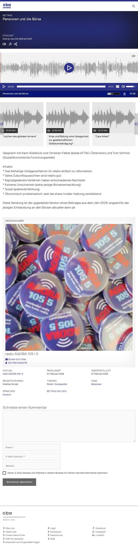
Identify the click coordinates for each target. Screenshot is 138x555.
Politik (50, 384)
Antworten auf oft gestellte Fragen (22, 542)
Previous (2, 124)
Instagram (100, 532)
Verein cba (10, 532)
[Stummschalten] (123, 86)
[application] (69, 86)
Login (53, 528)
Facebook (100, 528)
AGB (52, 539)
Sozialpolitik (61, 384)
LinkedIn (99, 535)
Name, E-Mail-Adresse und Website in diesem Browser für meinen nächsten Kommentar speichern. (58, 473)
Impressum (55, 532)
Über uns (10, 528)
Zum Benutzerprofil (17, 363)
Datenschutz (56, 535)
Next (136, 124)
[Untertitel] (117, 86)
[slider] (61, 86)
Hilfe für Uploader (14, 539)
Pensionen (96, 384)
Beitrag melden (56, 391)
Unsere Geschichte (15, 535)
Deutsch (7, 395)
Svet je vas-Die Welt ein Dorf (17, 39)
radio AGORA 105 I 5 (13, 374)
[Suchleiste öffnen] (133, 6)
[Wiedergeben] (4, 86)
